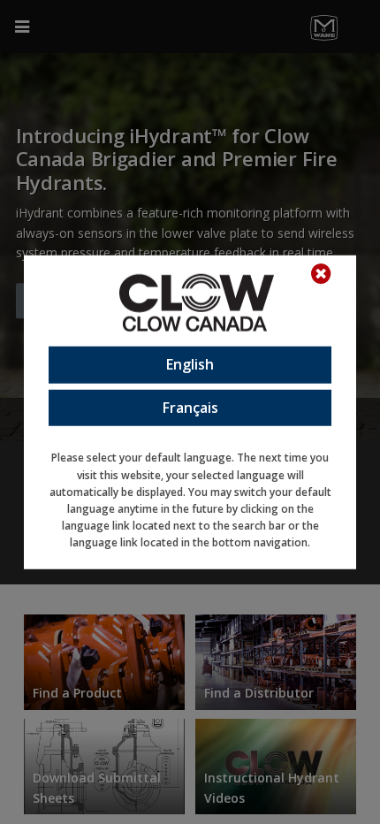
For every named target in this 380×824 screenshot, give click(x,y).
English (190, 364)
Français (190, 406)
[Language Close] (329, 274)
